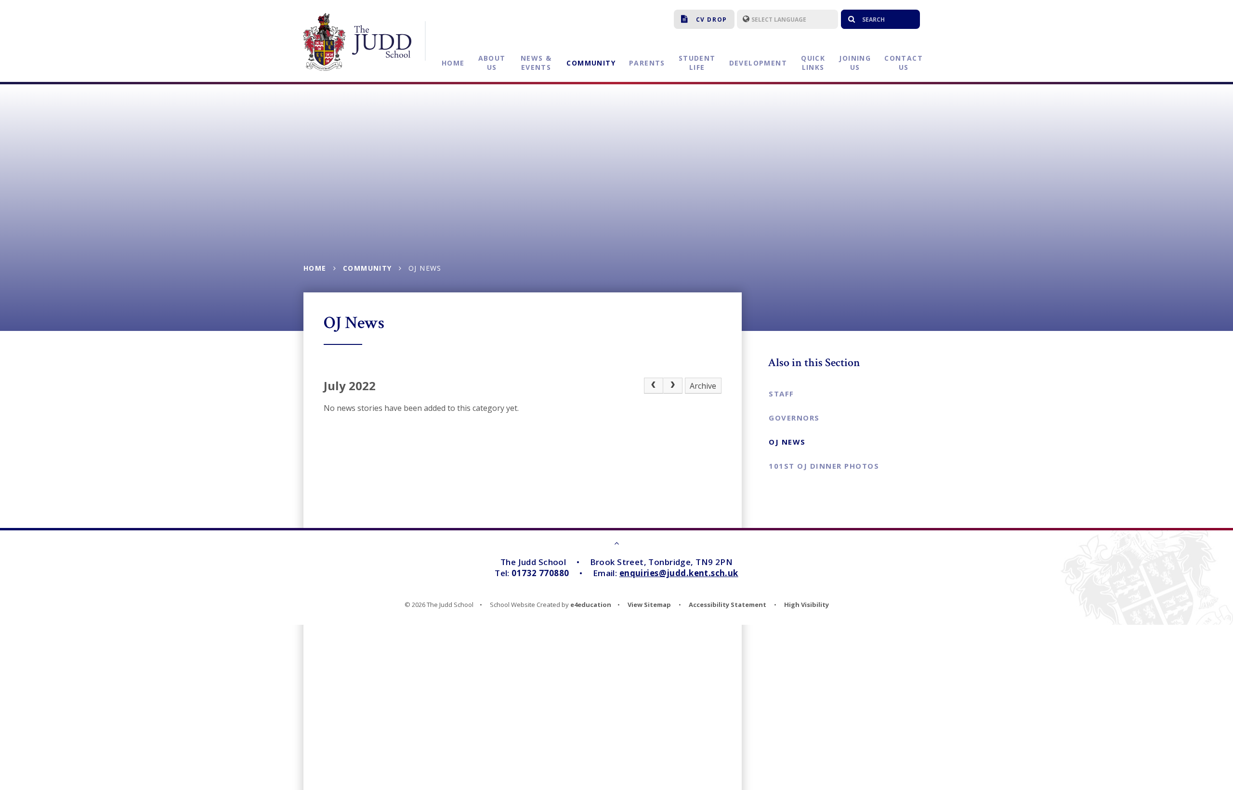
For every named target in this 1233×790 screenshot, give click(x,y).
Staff (781, 393)
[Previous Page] (653, 386)
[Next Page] (672, 386)
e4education (590, 604)
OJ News (425, 268)
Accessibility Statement (727, 604)
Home (315, 268)
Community (367, 268)
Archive (703, 386)
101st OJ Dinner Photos (824, 466)
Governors (794, 417)
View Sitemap (649, 604)
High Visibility (806, 604)
